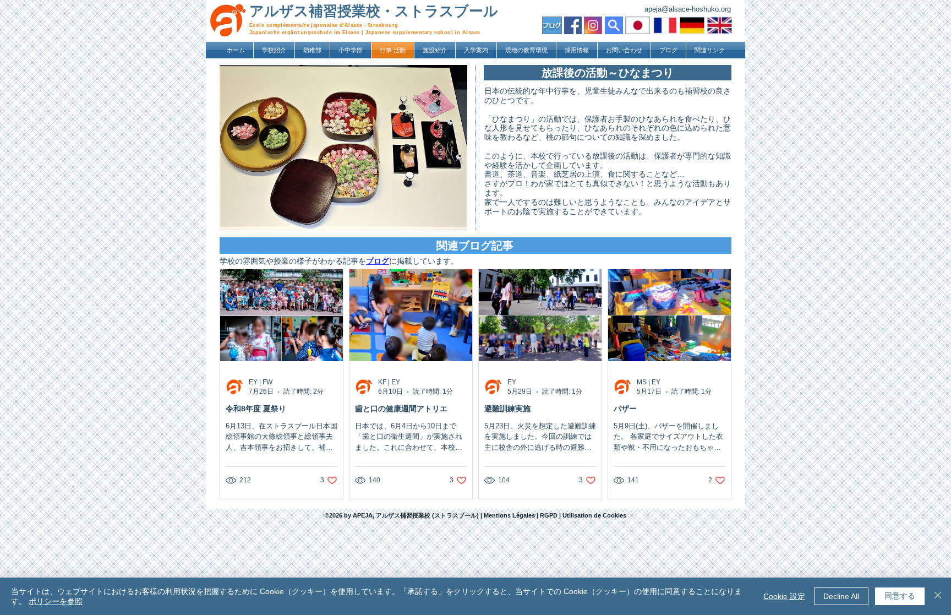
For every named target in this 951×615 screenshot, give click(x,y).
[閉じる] (937, 596)
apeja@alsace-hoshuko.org (687, 9)
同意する (899, 595)
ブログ (377, 261)
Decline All (841, 596)
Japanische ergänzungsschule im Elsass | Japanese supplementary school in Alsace (364, 32)
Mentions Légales (509, 515)
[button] (274, 50)
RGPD (549, 515)
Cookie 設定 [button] (784, 596)
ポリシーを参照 (56, 601)
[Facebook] (573, 25)
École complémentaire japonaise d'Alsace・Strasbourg (323, 25)
